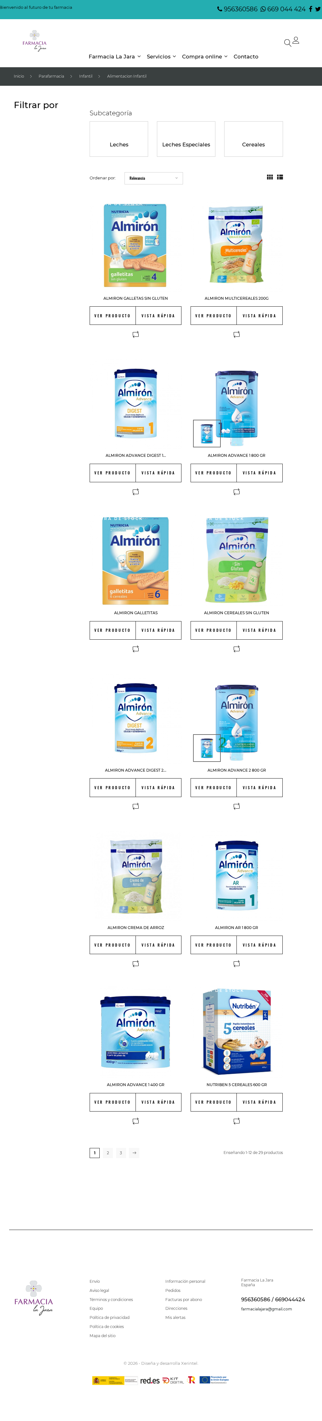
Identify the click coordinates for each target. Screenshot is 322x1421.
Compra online (202, 57)
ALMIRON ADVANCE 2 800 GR (237, 770)
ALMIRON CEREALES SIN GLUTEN (236, 612)
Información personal (185, 1281)
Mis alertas (175, 1317)
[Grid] (270, 177)
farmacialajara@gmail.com (266, 1309)
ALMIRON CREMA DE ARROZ (136, 927)
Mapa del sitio (102, 1336)
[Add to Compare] (135, 335)
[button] (295, 41)
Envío (95, 1281)
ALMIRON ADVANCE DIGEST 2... (135, 770)
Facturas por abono (183, 1300)
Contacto (246, 57)
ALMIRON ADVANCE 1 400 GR (135, 1084)
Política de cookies (107, 1327)
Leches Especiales (186, 144)
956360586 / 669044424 (273, 1299)
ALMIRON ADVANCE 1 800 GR (236, 455)
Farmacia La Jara (112, 57)
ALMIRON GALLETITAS (136, 612)
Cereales (253, 144)
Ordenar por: (103, 177)
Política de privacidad (110, 1317)
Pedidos (172, 1290)
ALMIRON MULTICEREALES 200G (237, 298)
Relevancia (137, 178)
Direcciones (176, 1308)
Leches (119, 144)
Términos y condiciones (111, 1300)
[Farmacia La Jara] (35, 41)
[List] (280, 177)
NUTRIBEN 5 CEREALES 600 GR (237, 1084)
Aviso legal (99, 1290)
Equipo (96, 1308)
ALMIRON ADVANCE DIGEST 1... (136, 455)
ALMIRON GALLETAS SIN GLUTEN (135, 298)
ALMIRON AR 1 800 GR (236, 927)
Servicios (158, 57)
